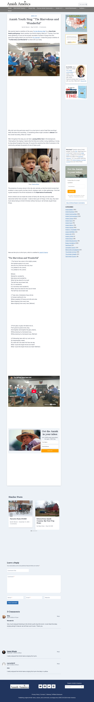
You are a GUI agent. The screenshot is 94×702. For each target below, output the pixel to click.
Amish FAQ (31, 8)
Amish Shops (69, 238)
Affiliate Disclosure (57, 694)
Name (10, 597)
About (9, 11)
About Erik (83, 81)
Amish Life (34, 15)
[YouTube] (40, 686)
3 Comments (42, 27)
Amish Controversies (71, 216)
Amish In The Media (70, 229)
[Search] (82, 687)
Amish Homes (69, 227)
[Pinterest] (53, 686)
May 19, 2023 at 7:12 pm (12, 617)
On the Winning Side (39, 31)
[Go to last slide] (11, 515)
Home (9, 8)
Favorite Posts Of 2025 (18, 519)
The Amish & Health (70, 254)
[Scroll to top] (90, 696)
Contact (42, 694)
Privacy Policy (35, 694)
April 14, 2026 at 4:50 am (13, 664)
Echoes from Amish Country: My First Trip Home (45, 521)
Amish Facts (68, 220)
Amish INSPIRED (70, 232)
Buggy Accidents (70, 243)
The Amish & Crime (70, 252)
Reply (58, 616)
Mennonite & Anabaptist (72, 250)
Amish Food (68, 223)
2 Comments (13, 523)
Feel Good (68, 245)
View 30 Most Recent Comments (75, 203)
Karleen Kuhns (35, 184)
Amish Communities (71, 214)
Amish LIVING (69, 236)
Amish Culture (69, 218)
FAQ (76, 151)
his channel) (36, 37)
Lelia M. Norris (43, 252)
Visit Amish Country (70, 256)
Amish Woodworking (71, 241)
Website (47, 597)
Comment (11, 576)
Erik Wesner (26, 27)
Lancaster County (70, 247)
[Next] (56, 515)
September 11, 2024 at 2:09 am (14, 653)
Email (28, 597)
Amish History (69, 225)
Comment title (12, 570)
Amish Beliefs (69, 209)
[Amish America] (18, 4)
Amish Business (69, 212)
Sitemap (48, 694)
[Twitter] (49, 686)
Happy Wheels (12, 651)
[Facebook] (45, 686)
